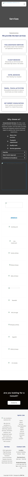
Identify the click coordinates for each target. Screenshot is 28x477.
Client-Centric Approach (9, 155)
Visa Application (22, 426)
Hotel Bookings (7, 454)
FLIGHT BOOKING (14, 60)
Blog (21, 436)
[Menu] (24, 4)
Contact (21, 438)
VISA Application (7, 450)
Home (21, 420)
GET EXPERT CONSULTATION (14, 103)
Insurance (21, 435)
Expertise (5, 152)
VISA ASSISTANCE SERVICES (14, 45)
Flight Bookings (7, 452)
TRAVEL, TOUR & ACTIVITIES (14, 88)
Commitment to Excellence (10, 157)
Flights (22, 429)
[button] (14, 152)
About (21, 422)
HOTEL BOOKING (14, 75)
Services (21, 424)
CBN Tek (22, 475)
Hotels (22, 427)
